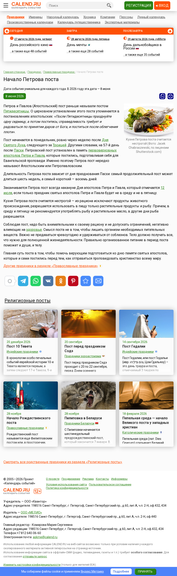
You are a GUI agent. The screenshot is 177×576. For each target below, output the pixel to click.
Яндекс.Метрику (92, 571)
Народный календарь (63, 17)
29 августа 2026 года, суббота (147, 39)
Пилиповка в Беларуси (83, 418)
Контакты (102, 478)
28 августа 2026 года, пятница (90, 39)
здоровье (34, 230)
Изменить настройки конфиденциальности (31, 564)
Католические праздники (140, 432)
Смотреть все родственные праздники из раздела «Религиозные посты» (62, 462)
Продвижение (71, 478)
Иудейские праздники (22, 351)
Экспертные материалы (122, 22)
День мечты (77, 45)
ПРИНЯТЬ (145, 571)
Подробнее (121, 571)
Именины (36, 17)
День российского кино (29, 45)
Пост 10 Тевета (19, 346)
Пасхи (19, 150)
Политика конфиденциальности (67, 488)
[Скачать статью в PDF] (162, 96)
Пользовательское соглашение (110, 484)
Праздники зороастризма (83, 356)
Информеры (119, 478)
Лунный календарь (151, 17)
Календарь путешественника (78, 22)
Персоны (126, 17)
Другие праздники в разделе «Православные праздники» (50, 266)
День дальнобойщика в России (142, 46)
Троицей (59, 145)
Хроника (89, 17)
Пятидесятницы (16, 111)
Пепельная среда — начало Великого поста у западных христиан (145, 422)
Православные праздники (25, 428)
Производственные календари (30, 22)
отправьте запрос (35, 556)
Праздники (15, 17)
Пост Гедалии (133, 346)
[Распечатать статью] (171, 96)
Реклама (88, 478)
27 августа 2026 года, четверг (33, 39)
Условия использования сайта (66, 484)
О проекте (52, 478)
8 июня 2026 (15, 96)
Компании (107, 17)
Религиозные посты (28, 300)
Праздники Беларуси (79, 423)
